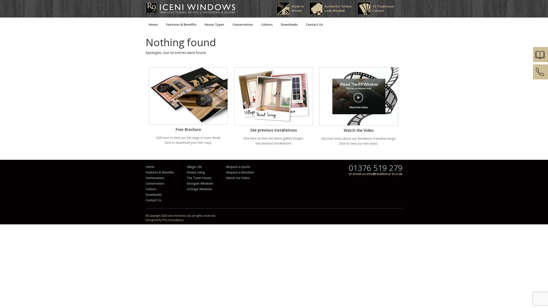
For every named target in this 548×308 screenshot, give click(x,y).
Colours (267, 24)
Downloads (289, 24)
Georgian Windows (200, 183)
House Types (214, 24)
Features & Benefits (181, 24)
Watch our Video (238, 178)
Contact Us (314, 24)
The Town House (199, 178)
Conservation (242, 24)
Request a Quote (238, 167)
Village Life (194, 167)
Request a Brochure (240, 172)
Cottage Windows (199, 189)
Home (153, 24)
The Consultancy (172, 220)
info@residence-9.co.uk (384, 174)
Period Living (196, 172)
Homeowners (155, 178)
